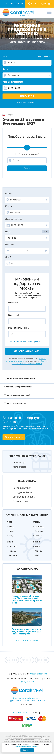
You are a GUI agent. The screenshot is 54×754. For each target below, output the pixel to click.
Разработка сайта (21, 712)
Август (12, 535)
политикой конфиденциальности (27, 746)
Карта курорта (19, 467)
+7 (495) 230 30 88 (14, 4)
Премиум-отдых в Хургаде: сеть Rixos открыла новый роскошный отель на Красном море (27, 599)
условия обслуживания (33, 738)
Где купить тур (27, 682)
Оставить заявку (14, 437)
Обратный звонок (38, 674)
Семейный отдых (22, 488)
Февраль (13, 555)
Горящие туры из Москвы (25, 698)
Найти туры (27, 96)
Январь (12, 551)
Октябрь (39, 531)
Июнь (11, 527)
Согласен (27, 750)
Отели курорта (19, 462)
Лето (9, 522)
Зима (10, 541)
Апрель (38, 551)
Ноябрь (38, 535)
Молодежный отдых (23, 492)
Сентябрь (39, 527)
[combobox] (40, 56)
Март (37, 546)
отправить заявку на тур (27, 351)
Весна (36, 541)
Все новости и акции (27, 640)
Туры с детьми (20, 501)
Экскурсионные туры (24, 497)
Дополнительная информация (27, 342)
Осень (36, 522)
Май (37, 555)
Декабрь (13, 546)
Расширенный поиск (27, 102)
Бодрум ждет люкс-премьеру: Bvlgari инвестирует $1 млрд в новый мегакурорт (27, 631)
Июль (11, 531)
